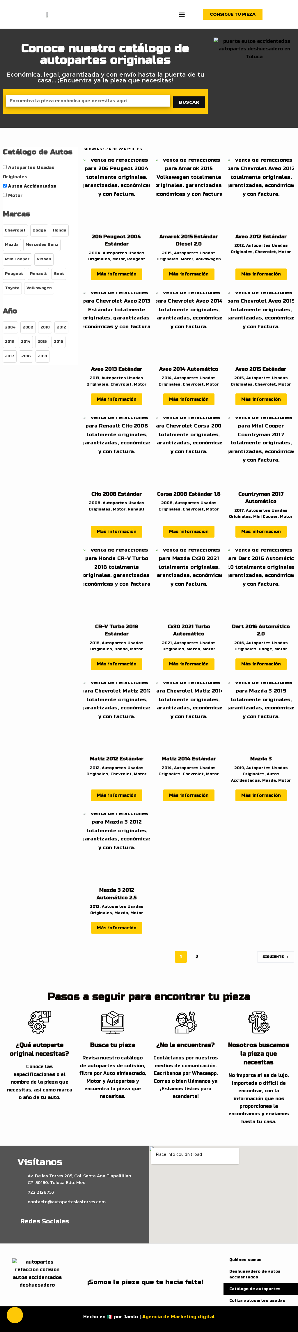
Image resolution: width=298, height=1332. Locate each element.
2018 (95, 643)
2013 (94, 378)
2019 (239, 768)
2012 (239, 245)
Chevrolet (265, 252)
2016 (239, 643)
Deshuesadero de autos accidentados (255, 1274)
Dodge (265, 649)
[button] (182, 14)
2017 (239, 510)
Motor (118, 259)
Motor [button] (15, 195)
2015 (167, 253)
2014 (167, 378)
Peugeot (136, 259)
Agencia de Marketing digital (178, 1316)
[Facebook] (84, 1221)
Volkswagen (208, 259)
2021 (167, 643)
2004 (94, 253)
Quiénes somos (245, 1259)
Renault (136, 509)
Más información (116, 274)
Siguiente (273, 957)
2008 (94, 503)
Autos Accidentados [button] (32, 186)
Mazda (193, 649)
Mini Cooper (265, 516)
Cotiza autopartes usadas (257, 1300)
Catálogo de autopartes (255, 1289)
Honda (121, 649)
